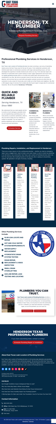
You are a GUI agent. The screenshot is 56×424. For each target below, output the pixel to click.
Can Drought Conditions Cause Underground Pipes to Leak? (18, 384)
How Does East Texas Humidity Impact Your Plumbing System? (19, 391)
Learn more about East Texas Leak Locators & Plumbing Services (25, 364)
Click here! (6, 413)
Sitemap (31, 421)
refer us (30, 81)
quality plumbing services (11, 75)
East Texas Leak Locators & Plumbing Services (14, 66)
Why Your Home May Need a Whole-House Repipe (15, 386)
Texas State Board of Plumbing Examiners (18, 374)
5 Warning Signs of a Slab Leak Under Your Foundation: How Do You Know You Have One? (26, 394)
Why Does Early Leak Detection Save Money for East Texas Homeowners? (22, 389)
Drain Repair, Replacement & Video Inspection (13, 262)
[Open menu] (53, 4)
